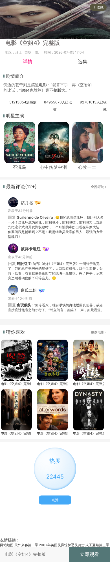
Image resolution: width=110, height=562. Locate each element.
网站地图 (7, 545)
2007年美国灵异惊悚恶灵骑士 (62, 545)
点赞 (55, 500)
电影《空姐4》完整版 (16, 384)
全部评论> (99, 187)
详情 (27, 61)
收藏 (100, 7)
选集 (82, 61)
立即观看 (89, 554)
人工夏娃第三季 (97, 545)
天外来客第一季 (26, 545)
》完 (45, 90)
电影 (43, 85)
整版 (57, 90)
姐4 (26, 90)
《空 (80, 85)
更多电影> (99, 332)
